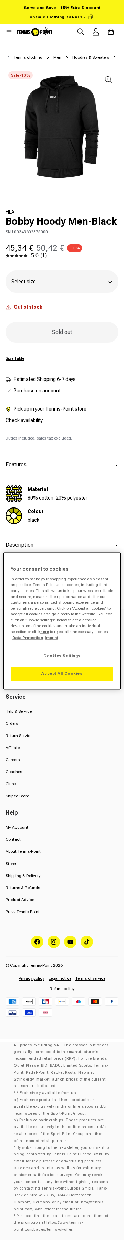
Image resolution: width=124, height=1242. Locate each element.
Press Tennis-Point (23, 911)
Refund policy (62, 988)
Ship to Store (17, 795)
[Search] (80, 31)
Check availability (24, 420)
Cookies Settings (62, 656)
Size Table (15, 358)
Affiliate (13, 747)
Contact (13, 839)
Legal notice (60, 978)
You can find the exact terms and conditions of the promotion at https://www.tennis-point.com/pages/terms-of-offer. (61, 1223)
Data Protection (27, 637)
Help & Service (19, 711)
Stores (11, 863)
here (44, 632)
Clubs (11, 783)
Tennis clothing (28, 57)
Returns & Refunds (23, 887)
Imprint (51, 637)
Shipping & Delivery (23, 875)
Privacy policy (31, 978)
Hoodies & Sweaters (90, 57)
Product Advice (20, 899)
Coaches (14, 771)
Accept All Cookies (61, 673)
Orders (12, 723)
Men (57, 57)
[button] (9, 31)
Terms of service (90, 978)
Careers (13, 759)
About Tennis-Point (23, 851)
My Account (17, 827)
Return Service (19, 735)
